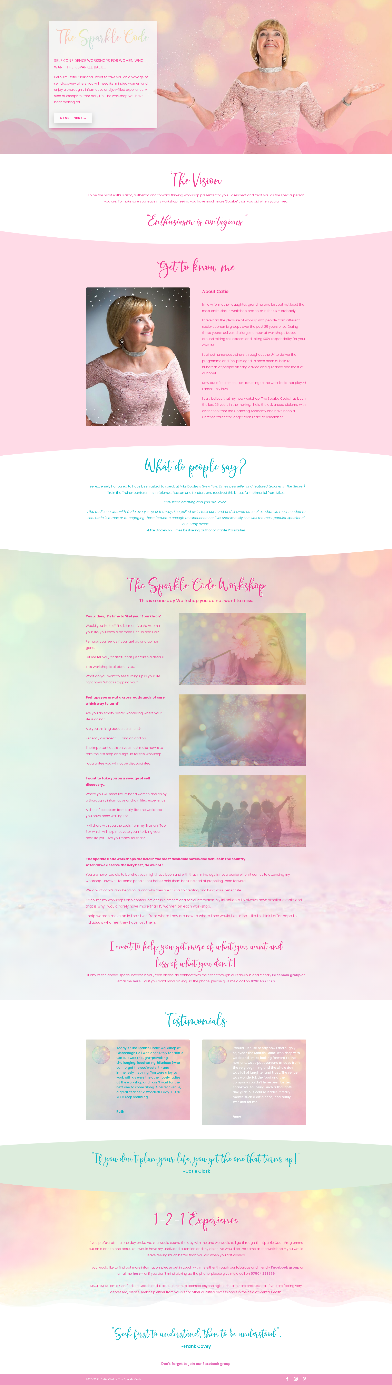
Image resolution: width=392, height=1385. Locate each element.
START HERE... (73, 117)
